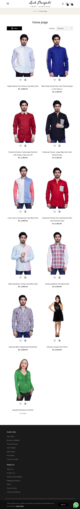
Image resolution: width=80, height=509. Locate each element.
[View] (25, 80)
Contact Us (11, 473)
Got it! (63, 504)
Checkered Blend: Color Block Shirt (57, 284)
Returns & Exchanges (14, 477)
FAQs (9, 484)
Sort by (52, 28)
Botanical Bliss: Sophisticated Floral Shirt (23, 347)
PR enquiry (10, 455)
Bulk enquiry (11, 452)
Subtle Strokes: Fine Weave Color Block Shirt (23, 86)
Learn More (20, 506)
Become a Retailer (13, 440)
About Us (10, 469)
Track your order (12, 459)
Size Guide (10, 436)
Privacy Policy (12, 488)
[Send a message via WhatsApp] (76, 505)
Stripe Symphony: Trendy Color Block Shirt (23, 284)
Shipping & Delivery (13, 481)
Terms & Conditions (13, 492)
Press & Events (12, 444)
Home (35, 11)
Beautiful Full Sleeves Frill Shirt (22, 410)
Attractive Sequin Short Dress (57, 347)
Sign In (63, 3)
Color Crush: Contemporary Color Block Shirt (23, 218)
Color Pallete (11, 448)
